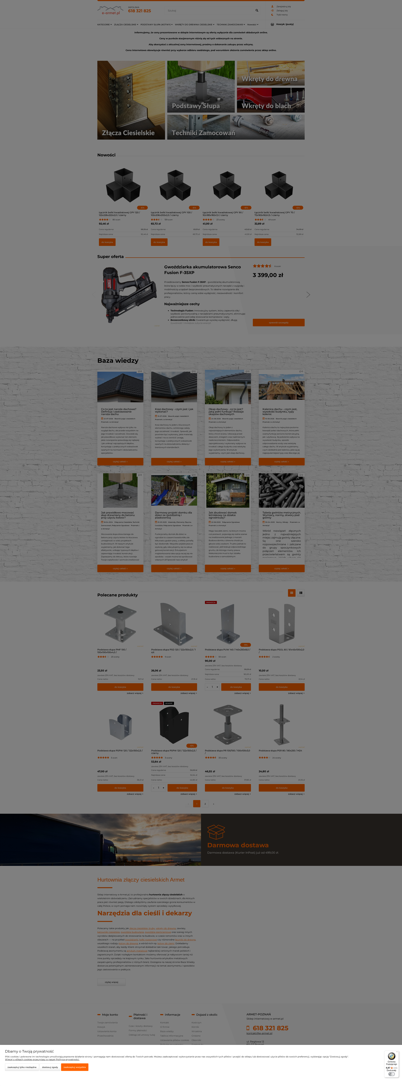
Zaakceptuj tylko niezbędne (22, 1067)
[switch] (391, 1074)
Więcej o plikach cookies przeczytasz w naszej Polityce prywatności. (42, 1059)
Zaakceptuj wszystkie (75, 1067)
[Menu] (397, 1052)
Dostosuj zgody (50, 1067)
